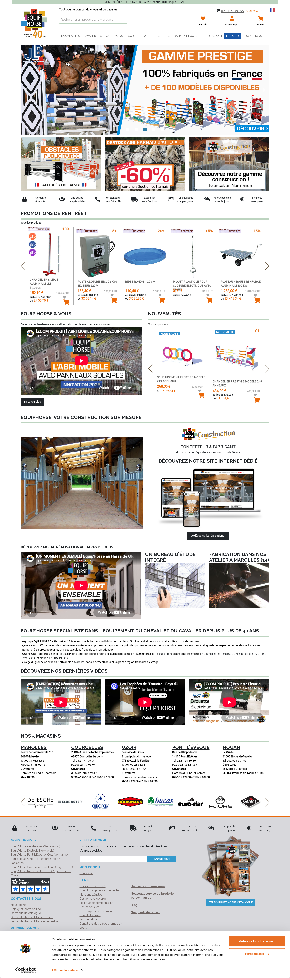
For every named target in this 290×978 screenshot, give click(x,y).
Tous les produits (31, 222)
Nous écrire (18, 904)
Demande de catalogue (26, 913)
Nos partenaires (89, 907)
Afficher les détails (65, 970)
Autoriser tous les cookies (257, 941)
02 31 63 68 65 (232, 11)
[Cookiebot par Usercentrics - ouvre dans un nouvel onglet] (25, 970)
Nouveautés (70, 35)
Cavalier (89, 35)
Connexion (86, 873)
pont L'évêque (191, 747)
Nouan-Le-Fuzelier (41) (54, 657)
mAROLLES (34, 747)
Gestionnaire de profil (93, 898)
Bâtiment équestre (188, 35)
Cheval (105, 35)
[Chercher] (123, 20)
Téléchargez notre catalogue (231, 902)
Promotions (252, 35)
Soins (119, 35)
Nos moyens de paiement (96, 911)
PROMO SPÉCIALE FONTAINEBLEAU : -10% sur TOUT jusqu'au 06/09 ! (145, 2)
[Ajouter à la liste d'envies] (66, 297)
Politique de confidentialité (96, 902)
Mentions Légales (91, 894)
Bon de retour (88, 919)
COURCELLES (87, 747)
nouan (231, 747)
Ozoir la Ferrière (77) (246, 653)
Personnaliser (254, 953)
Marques (232, 35)
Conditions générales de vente (99, 890)
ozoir (129, 747)
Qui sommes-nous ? (93, 886)
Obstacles (162, 35)
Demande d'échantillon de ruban (32, 917)
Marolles (79, 662)
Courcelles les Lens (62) (218, 653)
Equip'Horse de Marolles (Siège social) (35, 846)
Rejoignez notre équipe (26, 909)
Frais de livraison (90, 915)
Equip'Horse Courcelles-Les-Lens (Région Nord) (42, 867)
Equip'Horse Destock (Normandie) (32, 850)
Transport (214, 35)
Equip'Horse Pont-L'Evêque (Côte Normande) (39, 854)
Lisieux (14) (162, 653)
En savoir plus (32, 401)
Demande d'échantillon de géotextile (34, 921)
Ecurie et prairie (138, 35)
